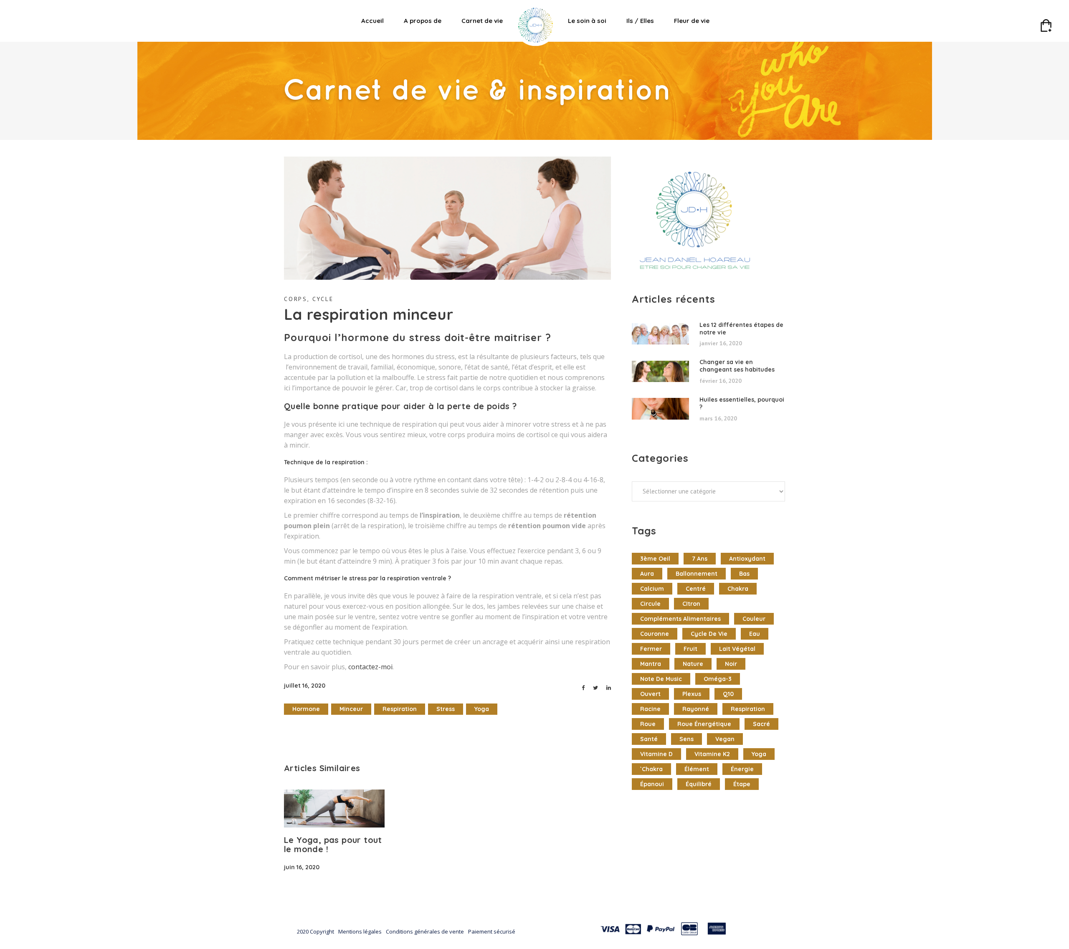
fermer (651, 649)
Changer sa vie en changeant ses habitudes (737, 365)
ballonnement (696, 573)
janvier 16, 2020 (720, 343)
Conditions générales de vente (425, 931)
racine (650, 709)
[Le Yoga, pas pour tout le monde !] (334, 809)
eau (754, 634)
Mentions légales (360, 931)
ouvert (650, 694)
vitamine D (656, 754)
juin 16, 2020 (301, 867)
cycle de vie (709, 634)
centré (696, 588)
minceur (351, 709)
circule (650, 603)
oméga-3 (718, 679)
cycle (323, 299)
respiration (400, 709)
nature (693, 664)
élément (696, 769)
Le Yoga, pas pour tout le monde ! (333, 844)
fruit (690, 649)
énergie (742, 769)
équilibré (699, 784)
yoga (481, 709)
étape (741, 784)
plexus (691, 694)
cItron (691, 603)
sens (686, 739)
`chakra (651, 769)
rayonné (695, 709)
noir (731, 664)
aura (647, 573)
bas (744, 573)
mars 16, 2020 (718, 418)
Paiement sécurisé (491, 931)
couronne (654, 634)
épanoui (652, 784)
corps (295, 299)
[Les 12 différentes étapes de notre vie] (660, 334)
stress (445, 709)
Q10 (728, 694)
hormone (306, 709)
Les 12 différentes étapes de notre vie (741, 328)
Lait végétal (737, 649)
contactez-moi (370, 666)
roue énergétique (704, 724)
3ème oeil (655, 558)
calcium (652, 588)
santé (649, 739)
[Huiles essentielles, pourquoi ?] (660, 409)
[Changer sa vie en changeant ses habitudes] (660, 371)
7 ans (699, 558)
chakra (737, 588)
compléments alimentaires (680, 619)
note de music (661, 679)
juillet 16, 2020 (304, 685)
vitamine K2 (712, 754)
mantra (650, 664)
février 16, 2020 (720, 381)
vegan (725, 739)
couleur (753, 619)
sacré (761, 724)
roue (648, 724)
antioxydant (747, 558)
